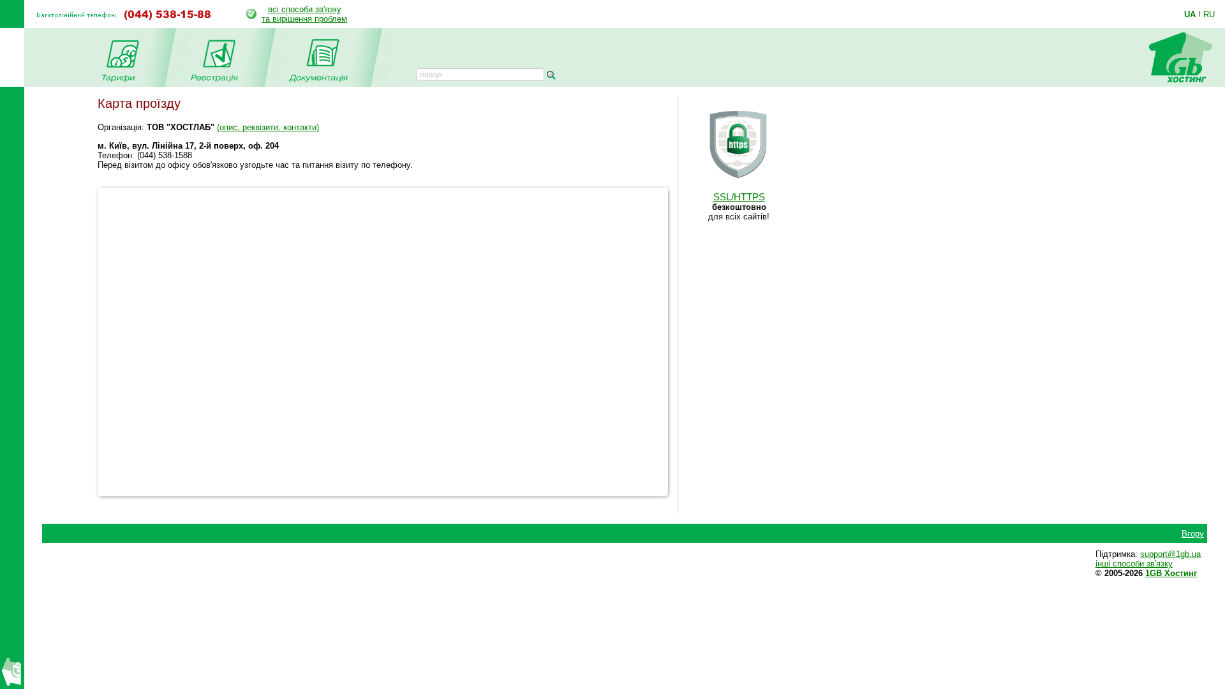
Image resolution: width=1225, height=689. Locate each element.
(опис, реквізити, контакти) (268, 127)
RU (1209, 14)
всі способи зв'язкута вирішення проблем (304, 14)
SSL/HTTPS (739, 197)
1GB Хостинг (1171, 573)
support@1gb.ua (1170, 554)
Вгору (1193, 533)
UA (1190, 14)
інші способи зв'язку (1134, 563)
